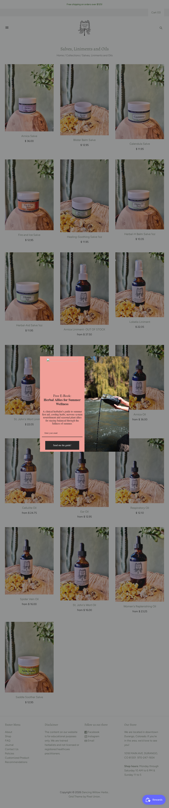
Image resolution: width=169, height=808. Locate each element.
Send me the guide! (62, 445)
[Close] (125, 360)
